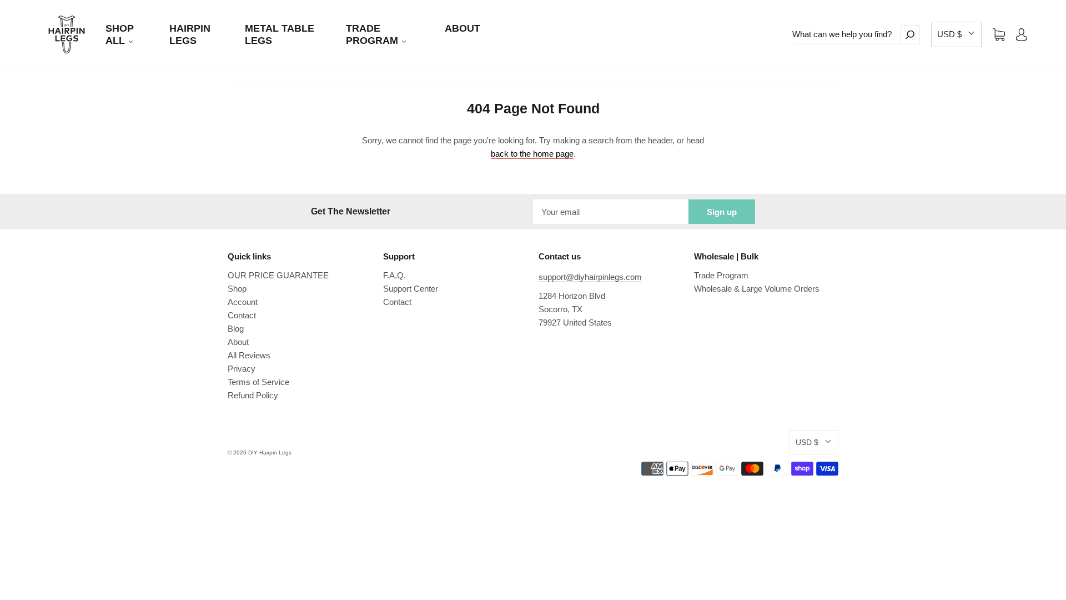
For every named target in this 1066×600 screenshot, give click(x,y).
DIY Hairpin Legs (269, 452)
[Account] (1021, 34)
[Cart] (999, 34)
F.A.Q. (394, 275)
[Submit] (910, 34)
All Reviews (249, 355)
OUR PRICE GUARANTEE (278, 275)
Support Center (410, 288)
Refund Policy (253, 395)
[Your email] (610, 211)
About (238, 342)
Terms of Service (258, 382)
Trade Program (721, 275)
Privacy (241, 368)
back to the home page (532, 153)
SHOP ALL (119, 35)
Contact (242, 315)
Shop (237, 288)
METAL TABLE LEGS (279, 35)
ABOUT (462, 28)
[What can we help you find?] (846, 34)
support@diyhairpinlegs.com (590, 277)
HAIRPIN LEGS (189, 35)
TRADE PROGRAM (373, 35)
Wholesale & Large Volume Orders (756, 288)
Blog (236, 328)
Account (243, 302)
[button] (956, 34)
